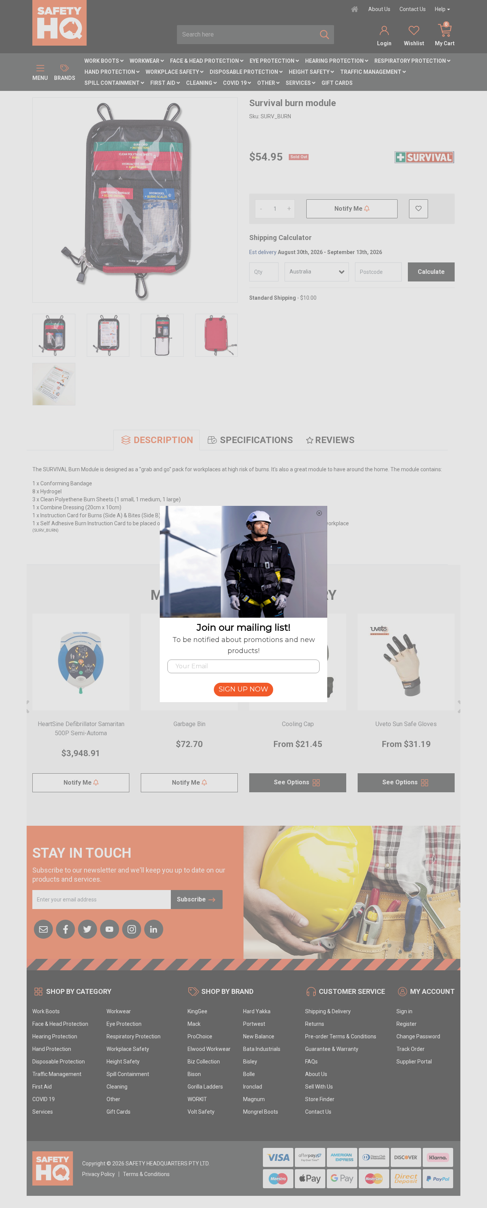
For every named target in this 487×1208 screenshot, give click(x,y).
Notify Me (349, 208)
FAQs (311, 1062)
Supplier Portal (414, 1062)
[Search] (324, 34)
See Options (292, 782)
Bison (194, 1074)
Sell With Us (319, 1087)
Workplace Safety (173, 72)
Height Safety (310, 72)
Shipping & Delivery (328, 1011)
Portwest (254, 1024)
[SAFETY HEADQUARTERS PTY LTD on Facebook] (65, 928)
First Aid (163, 83)
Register (406, 1024)
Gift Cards (337, 83)
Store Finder (319, 1099)
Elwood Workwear (209, 1049)
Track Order (410, 1049)
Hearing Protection (335, 61)
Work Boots (102, 61)
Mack (194, 1024)
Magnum (254, 1099)
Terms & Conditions (146, 1174)
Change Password (418, 1036)
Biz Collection (204, 1062)
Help (440, 9)
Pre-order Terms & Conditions (340, 1036)
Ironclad (252, 1087)
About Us (379, 9)
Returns (314, 1024)
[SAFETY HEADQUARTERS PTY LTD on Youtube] (109, 928)
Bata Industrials (261, 1049)
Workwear (145, 61)
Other (266, 83)
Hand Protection (110, 72)
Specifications (256, 440)
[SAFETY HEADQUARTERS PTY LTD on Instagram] (131, 928)
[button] (418, 208)
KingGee (197, 1011)
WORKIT (197, 1099)
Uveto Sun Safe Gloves (406, 724)
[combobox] (246, 34)
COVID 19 (235, 83)
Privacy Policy (98, 1174)
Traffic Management (371, 72)
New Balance (258, 1036)
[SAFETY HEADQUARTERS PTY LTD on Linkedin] (153, 928)
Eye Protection (273, 61)
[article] (81, 707)
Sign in (404, 1011)
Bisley (250, 1062)
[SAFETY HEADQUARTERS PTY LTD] (59, 22)
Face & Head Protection (205, 61)
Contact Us (412, 9)
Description (163, 440)
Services (299, 83)
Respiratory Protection (410, 61)
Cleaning (199, 83)
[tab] (156, 440)
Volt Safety (201, 1112)
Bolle (249, 1074)
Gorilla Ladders (205, 1087)
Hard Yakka (257, 1011)
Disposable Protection (244, 72)
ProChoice (200, 1036)
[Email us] (43, 928)
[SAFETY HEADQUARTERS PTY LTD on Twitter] (87, 928)
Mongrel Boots (260, 1112)
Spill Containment (112, 83)
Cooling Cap (298, 724)
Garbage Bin (189, 724)
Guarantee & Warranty (331, 1049)
